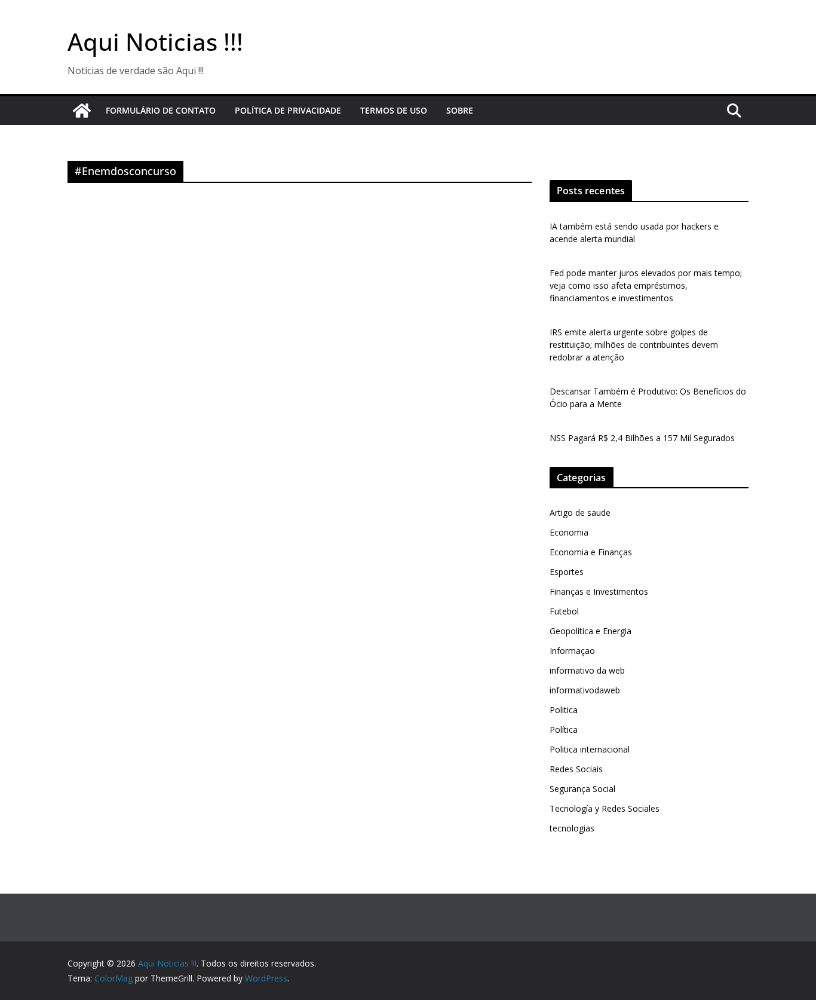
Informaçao (572, 650)
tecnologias (572, 828)
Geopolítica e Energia (590, 631)
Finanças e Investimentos (599, 591)
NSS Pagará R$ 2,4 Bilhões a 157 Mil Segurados (642, 438)
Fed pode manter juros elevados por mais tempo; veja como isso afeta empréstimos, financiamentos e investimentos (646, 285)
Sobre (459, 110)
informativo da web (587, 670)
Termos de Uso (393, 110)
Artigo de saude (580, 512)
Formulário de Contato (161, 110)
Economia (569, 532)
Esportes (567, 571)
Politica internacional (590, 749)
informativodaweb (585, 690)
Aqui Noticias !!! (155, 41)
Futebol (564, 611)
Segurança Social (582, 788)
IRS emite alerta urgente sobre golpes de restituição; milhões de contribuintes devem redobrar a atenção (634, 344)
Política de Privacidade (288, 110)
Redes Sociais (576, 769)
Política (564, 729)
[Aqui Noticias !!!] (82, 110)
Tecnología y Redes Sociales (604, 808)
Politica (564, 709)
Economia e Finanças (591, 552)
